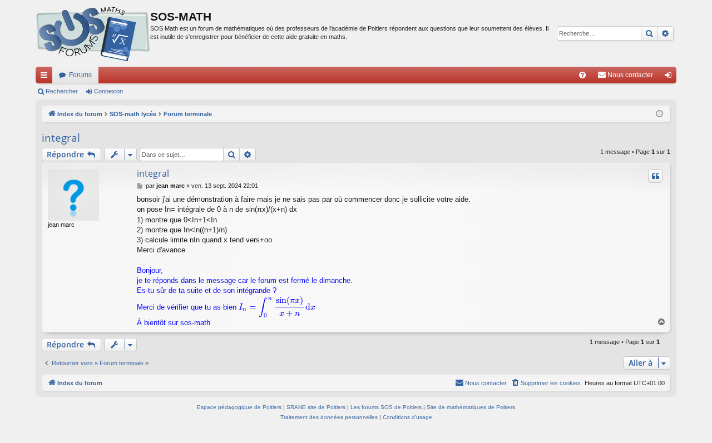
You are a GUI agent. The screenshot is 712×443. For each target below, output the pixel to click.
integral (61, 138)
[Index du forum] (93, 33)
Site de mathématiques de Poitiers (471, 407)
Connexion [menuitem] (670, 77)
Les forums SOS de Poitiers (386, 407)
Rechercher (62, 91)
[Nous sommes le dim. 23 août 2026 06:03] (659, 114)
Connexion (108, 91)
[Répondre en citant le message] (655, 176)
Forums (80, 75)
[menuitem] (582, 75)
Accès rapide (46, 77)
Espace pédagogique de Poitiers (239, 407)
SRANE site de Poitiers (315, 407)
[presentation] (277, 307)
